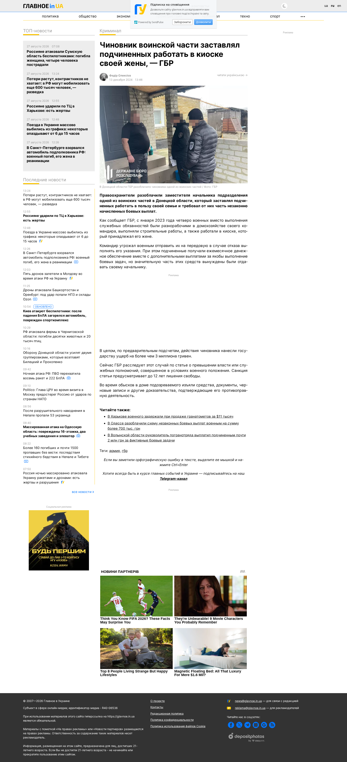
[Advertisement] (174, 311)
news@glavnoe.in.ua (248, 701)
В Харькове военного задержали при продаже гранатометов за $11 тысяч (170, 416)
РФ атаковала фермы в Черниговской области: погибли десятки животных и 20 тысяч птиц (57, 334)
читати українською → (232, 75)
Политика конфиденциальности (172, 719)
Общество (88, 16)
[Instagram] (256, 725)
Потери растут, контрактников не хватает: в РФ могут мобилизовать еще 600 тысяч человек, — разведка (57, 197)
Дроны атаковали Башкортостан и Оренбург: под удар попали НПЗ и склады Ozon (57, 292)
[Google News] (264, 725)
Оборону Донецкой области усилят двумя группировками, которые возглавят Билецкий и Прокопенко (57, 355)
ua (326, 6)
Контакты (156, 707)
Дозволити (203, 22)
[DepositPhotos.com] (247, 738)
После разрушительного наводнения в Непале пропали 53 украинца (54, 411)
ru (332, 6)
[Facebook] (231, 725)
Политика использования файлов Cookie (177, 726)
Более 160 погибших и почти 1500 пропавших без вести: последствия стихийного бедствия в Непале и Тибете (56, 450)
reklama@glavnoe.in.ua (250, 708)
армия (114, 451)
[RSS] (272, 725)
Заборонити (182, 22)
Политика (50, 16)
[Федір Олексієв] (104, 80)
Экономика (126, 16)
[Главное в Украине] (43, 6)
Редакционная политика (167, 713)
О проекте (157, 701)
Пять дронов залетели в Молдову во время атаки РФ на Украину (52, 274)
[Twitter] (239, 725)
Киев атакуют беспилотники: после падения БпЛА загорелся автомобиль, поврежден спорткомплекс (54, 313)
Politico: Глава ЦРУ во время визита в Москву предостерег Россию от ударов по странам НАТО (57, 392)
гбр (125, 451)
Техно (245, 16)
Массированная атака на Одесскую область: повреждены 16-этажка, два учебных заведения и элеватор (54, 429)
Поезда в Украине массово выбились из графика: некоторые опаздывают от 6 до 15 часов (55, 234)
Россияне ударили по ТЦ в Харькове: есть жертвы (53, 216)
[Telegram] (247, 725)
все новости (82, 492)
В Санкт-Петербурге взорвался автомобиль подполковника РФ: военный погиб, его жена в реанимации (56, 255)
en (339, 6)
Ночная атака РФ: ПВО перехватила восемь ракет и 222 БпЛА (51, 373)
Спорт (275, 16)
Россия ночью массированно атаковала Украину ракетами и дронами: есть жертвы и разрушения (55, 475)
